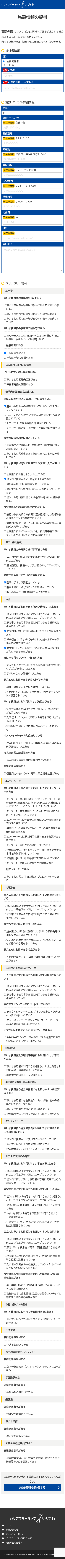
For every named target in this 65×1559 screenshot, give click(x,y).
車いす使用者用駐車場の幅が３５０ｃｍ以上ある (31, 314)
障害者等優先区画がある (19, 384)
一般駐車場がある (16, 353)
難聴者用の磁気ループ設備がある (24, 1075)
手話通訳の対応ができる (19, 1392)
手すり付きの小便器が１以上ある (23, 673)
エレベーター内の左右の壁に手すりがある (28, 845)
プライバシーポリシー (16, 1534)
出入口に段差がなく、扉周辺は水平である (28, 479)
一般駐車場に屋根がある (19, 357)
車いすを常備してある (18, 1436)
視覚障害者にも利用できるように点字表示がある (32, 1114)
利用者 (10, 65)
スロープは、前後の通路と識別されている (28, 423)
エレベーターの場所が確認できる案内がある (29, 863)
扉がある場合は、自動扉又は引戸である (27, 484)
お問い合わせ (12, 1530)
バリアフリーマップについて (19, 1538)
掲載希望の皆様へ (14, 1543)
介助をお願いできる (17, 1345)
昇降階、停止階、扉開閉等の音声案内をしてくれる (33, 858)
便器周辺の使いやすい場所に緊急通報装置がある (32, 773)
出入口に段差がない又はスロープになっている (31, 1139)
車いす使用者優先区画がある (22, 379)
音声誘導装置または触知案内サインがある (28, 760)
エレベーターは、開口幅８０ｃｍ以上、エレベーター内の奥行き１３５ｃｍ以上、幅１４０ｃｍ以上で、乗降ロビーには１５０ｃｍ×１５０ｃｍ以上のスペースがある (33, 803)
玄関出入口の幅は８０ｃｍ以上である (25, 474)
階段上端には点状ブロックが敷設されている (30, 587)
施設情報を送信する (32, 1487)
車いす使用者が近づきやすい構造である (28, 1109)
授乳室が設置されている (19, 1414)
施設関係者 (12, 61)
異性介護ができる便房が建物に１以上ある (28, 687)
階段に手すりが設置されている (23, 582)
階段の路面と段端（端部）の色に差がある (28, 592)
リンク (8, 1525)
